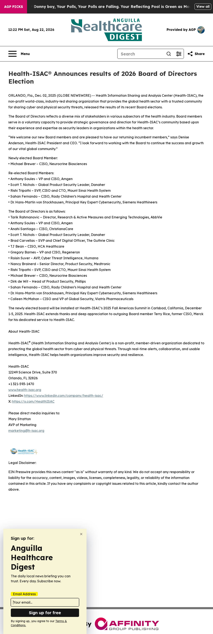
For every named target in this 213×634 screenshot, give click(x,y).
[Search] (169, 54)
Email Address (24, 594)
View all (202, 6)
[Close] (81, 534)
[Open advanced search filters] (179, 54)
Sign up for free (45, 612)
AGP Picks (13, 7)
